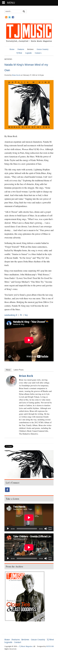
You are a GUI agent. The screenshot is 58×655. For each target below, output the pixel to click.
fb (21, 314)
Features (21, 49)
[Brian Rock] (11, 380)
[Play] (8, 528)
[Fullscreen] (50, 528)
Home (12, 49)
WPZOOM (50, 646)
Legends (28, 53)
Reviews (30, 49)
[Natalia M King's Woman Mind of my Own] (29, 464)
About (8, 370)
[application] (29, 517)
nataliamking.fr (10, 314)
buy (26, 314)
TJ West (19, 53)
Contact (38, 53)
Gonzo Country (42, 49)
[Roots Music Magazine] (29, 33)
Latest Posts (19, 370)
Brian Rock (16, 75)
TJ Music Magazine (26, 646)
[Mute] (45, 528)
